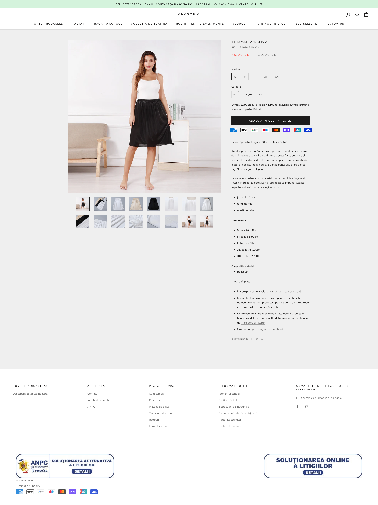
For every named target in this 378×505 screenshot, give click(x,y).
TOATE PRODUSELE (47, 23)
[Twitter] (257, 339)
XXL (277, 77)
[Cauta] (357, 14)
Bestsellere (306, 23)
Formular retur (158, 426)
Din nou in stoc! (272, 23)
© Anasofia (25, 480)
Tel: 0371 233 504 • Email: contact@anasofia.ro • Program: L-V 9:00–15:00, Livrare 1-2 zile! (189, 4)
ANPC (91, 407)
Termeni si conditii (229, 394)
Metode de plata (159, 407)
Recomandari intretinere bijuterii (237, 413)
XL (266, 77)
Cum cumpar (157, 394)
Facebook (277, 329)
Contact (92, 394)
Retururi (154, 420)
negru (248, 94)
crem (262, 94)
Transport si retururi (253, 323)
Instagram (262, 329)
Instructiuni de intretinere (233, 407)
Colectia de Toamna (149, 23)
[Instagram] (306, 406)
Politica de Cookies (229, 426)
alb (235, 94)
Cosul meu (155, 400)
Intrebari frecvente (98, 400)
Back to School (108, 23)
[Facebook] (252, 339)
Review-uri (335, 23)
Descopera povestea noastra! (30, 394)
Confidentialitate (228, 400)
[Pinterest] (262, 339)
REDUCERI (240, 23)
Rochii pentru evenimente (200, 23)
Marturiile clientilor (229, 420)
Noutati (78, 23)
